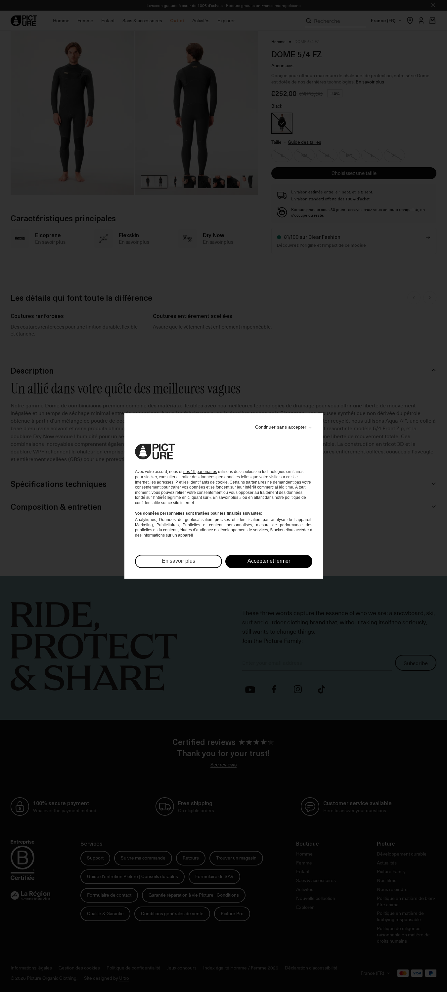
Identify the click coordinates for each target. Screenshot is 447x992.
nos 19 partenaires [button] (200, 471)
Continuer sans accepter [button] (283, 427)
